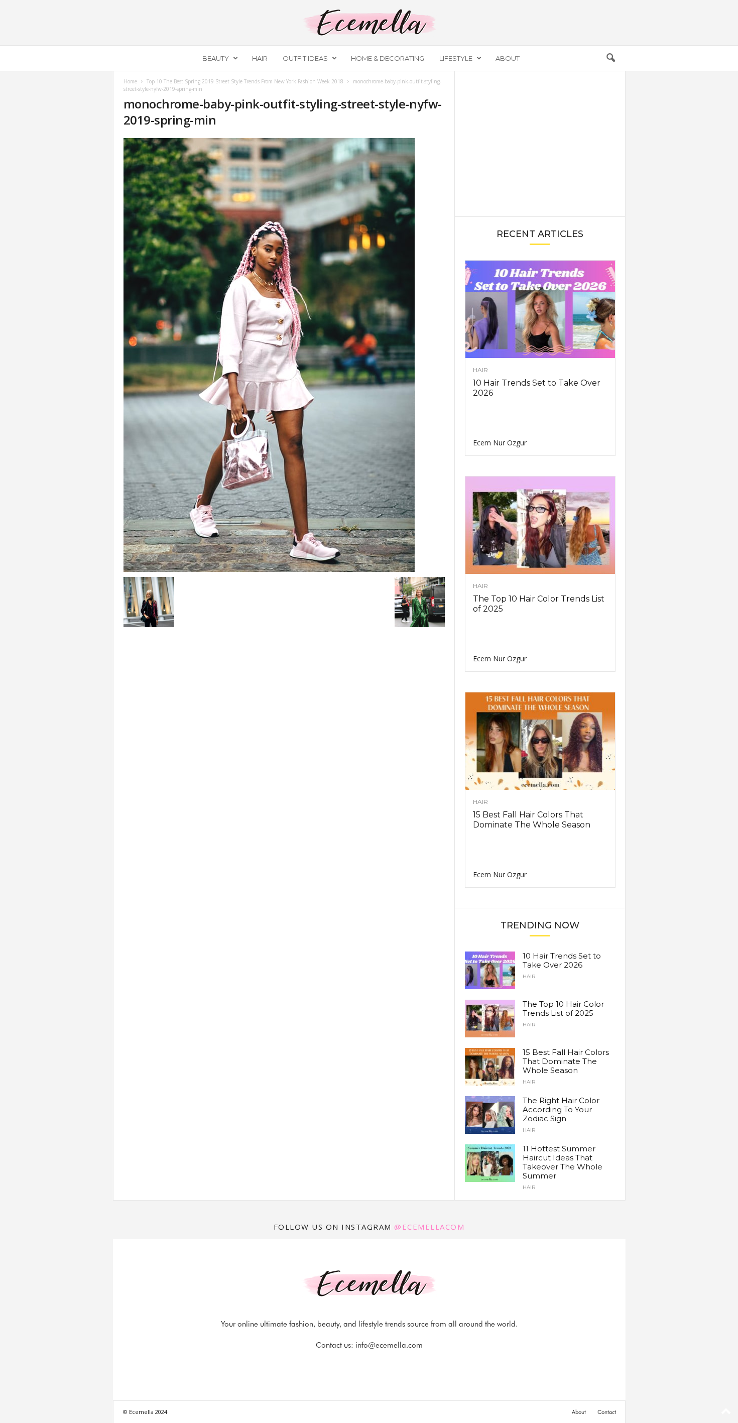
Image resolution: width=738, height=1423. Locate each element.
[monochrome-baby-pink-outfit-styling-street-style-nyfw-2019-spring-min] (284, 355)
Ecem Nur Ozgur (500, 442)
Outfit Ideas (305, 58)
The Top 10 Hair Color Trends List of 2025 (563, 1008)
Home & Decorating (387, 58)
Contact (606, 1411)
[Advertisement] (539, 143)
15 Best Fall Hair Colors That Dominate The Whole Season (531, 819)
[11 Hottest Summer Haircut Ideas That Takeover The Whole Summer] (490, 1163)
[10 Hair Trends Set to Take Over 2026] (540, 309)
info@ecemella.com (389, 1345)
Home (130, 81)
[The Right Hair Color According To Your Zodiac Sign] (490, 1115)
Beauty (215, 58)
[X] (381, 1365)
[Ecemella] (369, 22)
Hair (260, 58)
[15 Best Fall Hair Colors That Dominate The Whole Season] (540, 741)
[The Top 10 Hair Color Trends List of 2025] (540, 525)
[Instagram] (358, 1365)
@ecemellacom (429, 1227)
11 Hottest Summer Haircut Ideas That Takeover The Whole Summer (562, 1162)
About (508, 58)
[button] (610, 58)
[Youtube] (403, 1365)
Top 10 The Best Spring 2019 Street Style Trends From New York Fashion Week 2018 (245, 81)
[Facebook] (335, 1365)
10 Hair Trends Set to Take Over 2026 (562, 960)
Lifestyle (455, 58)
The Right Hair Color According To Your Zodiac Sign (561, 1109)
